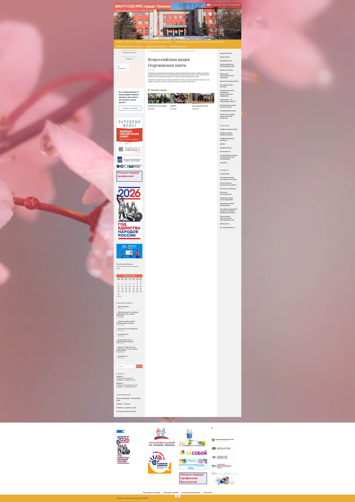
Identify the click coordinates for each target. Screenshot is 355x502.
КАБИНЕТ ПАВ (225, 61)
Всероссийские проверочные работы (228, 184)
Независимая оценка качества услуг (228, 106)
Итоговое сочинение (228, 188)
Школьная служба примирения (227, 204)
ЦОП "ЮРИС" (143, 498)
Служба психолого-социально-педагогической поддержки (227, 93)
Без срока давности (227, 227)
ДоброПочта (123, 356)
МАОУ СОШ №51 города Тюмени (142, 6)
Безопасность (225, 151)
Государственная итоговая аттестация (228, 178)
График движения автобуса (227, 139)
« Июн (118, 296)
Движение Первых (178, 51)
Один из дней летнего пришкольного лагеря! (125, 322)
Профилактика (225, 148)
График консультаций (228, 129)
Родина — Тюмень (123, 404)
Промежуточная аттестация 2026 (226, 199)
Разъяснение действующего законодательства (227, 218)
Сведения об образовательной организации (153, 42)
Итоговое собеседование (225, 193)
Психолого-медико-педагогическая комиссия (227, 116)
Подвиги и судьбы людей (126, 408)
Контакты (208, 492)
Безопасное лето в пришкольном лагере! (124, 340)
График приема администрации (226, 134)
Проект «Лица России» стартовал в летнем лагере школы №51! (126, 349)
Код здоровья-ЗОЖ (200, 106)
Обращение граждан (177, 46)
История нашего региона (126, 411)
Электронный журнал (191, 492)
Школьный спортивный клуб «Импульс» (227, 75)
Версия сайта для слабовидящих (225, 5)
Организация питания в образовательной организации (228, 157)
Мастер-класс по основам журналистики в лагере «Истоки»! (127, 314)
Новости (129, 42)
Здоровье (223, 162)
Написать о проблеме (130, 108)
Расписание (224, 174)
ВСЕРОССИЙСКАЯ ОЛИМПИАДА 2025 (227, 65)
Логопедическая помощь (226, 86)
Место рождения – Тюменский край (128, 399)
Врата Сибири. (123, 306)
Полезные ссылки (171, 492)
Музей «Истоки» (226, 53)
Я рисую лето (123, 334)
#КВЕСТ (173, 106)
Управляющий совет (228, 111)
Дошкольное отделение (155, 46)
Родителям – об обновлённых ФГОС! (227, 100)
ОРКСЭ (222, 144)
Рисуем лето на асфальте (128, 329)
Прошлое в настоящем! (157, 106)
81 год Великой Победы (158, 51)
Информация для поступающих (129, 46)
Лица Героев (225, 57)
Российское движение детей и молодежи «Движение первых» (228, 211)
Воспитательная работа (229, 81)
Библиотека (224, 224)
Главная (119, 42)
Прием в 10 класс (226, 70)
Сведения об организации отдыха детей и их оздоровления (200, 42)
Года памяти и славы (151, 492)
